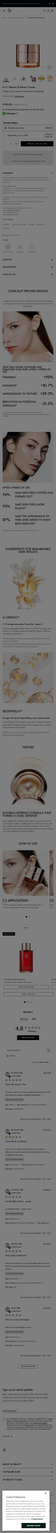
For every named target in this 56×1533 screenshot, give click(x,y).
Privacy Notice (37, 1519)
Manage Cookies (33, 1525)
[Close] (45, 1493)
